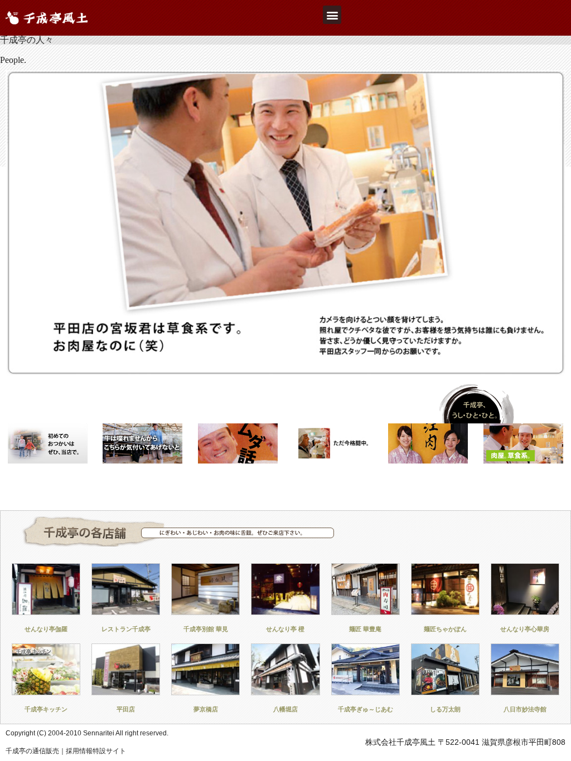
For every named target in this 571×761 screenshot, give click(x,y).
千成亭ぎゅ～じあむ (365, 709)
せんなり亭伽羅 (46, 629)
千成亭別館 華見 (205, 629)
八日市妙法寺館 (525, 709)
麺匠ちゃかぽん (445, 629)
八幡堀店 (285, 709)
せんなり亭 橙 (285, 629)
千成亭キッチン (46, 709)
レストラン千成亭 (126, 629)
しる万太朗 (445, 709)
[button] (332, 15)
